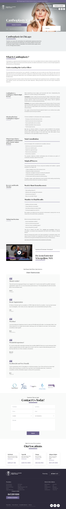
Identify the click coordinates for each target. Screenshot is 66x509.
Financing (47, 28)
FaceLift (46, 488)
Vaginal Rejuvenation (9, 489)
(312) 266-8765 (39, 462)
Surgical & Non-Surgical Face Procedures (16, 28)
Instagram (59, 9)
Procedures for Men (21, 489)
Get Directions (10, 458)
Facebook (64, 9)
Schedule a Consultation (59, 5)
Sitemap (30, 504)
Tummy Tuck (55, 489)
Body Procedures (9, 485)
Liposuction (55, 484)
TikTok (62, 9)
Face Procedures (9, 484)
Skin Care (19, 485)
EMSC (34, 506)
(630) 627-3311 (12, 462)
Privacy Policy (8, 504)
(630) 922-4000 (26, 462)
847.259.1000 (13, 494)
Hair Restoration (20, 488)
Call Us (47, 5)
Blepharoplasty (47, 484)
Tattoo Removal (55, 488)
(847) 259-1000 (53, 462)
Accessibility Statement (23, 504)
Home (7, 28)
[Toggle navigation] (47, 9)
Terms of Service (15, 504)
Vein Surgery (20, 484)
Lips (53, 485)
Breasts (7, 488)
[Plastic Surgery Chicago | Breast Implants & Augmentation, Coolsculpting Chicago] (8, 7)
